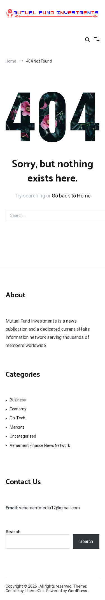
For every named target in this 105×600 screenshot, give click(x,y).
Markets (17, 427)
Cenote (12, 590)
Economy (18, 409)
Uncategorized (23, 436)
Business (18, 400)
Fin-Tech (17, 418)
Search (13, 531)
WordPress (77, 590)
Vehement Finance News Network (40, 445)
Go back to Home (71, 196)
